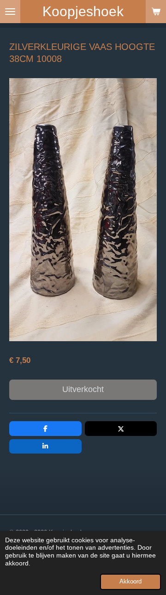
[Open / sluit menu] (10, 11)
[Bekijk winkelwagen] (156, 11)
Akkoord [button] (130, 581)
